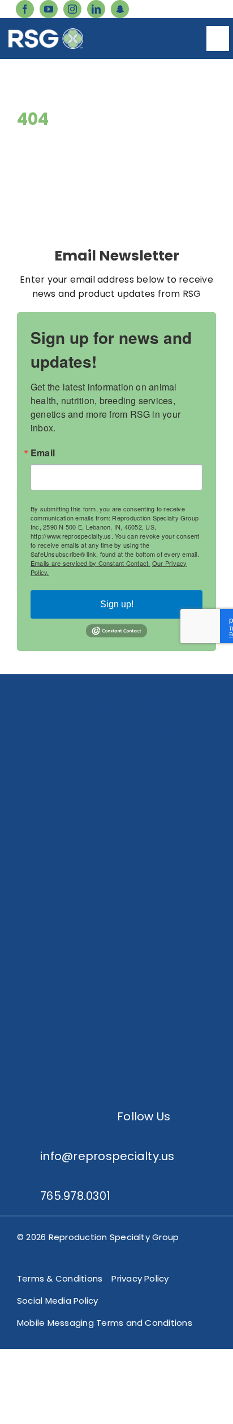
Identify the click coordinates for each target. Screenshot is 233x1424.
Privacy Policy (140, 1278)
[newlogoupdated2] (116, 760)
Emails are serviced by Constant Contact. (90, 563)
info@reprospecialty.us (107, 1156)
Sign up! (116, 604)
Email (43, 452)
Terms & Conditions (59, 1278)
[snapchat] (120, 9)
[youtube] (49, 9)
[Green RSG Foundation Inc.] (116, 845)
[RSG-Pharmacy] (116, 930)
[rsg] (45, 32)
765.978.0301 (75, 1196)
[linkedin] (96, 9)
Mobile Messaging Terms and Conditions (104, 1323)
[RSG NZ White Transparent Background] (116, 1015)
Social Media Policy (57, 1301)
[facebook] (25, 9)
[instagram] (72, 9)
